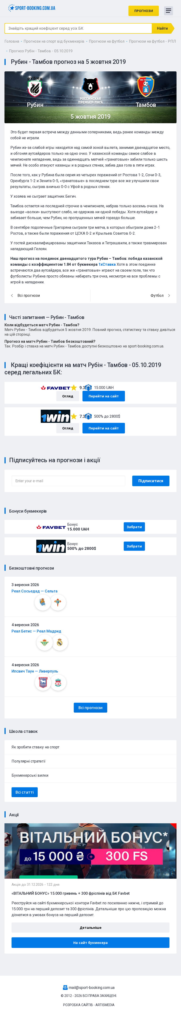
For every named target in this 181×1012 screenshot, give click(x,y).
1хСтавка (107, 264)
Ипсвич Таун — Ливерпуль (35, 671)
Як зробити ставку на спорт (35, 747)
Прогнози (143, 10)
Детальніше (91, 927)
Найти (162, 28)
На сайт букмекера (90, 942)
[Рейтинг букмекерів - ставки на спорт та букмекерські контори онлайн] (33, 7)
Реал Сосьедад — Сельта (35, 591)
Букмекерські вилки (30, 775)
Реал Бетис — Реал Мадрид (36, 631)
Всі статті (25, 792)
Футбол (157, 295)
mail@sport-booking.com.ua (92, 987)
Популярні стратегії (28, 761)
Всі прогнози (90, 707)
